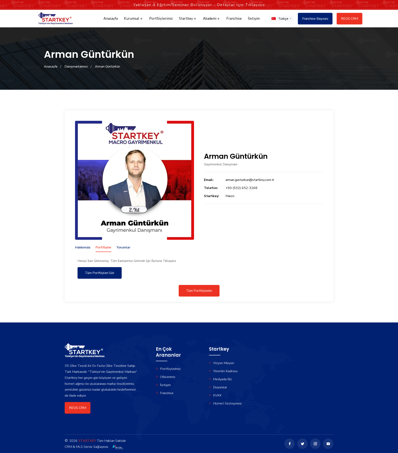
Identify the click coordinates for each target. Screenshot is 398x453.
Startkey (186, 18)
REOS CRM (349, 18)
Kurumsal (132, 18)
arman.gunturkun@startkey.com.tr (250, 180)
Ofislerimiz (167, 377)
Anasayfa (110, 18)
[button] (281, 19)
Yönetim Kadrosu (225, 371)
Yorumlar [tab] (123, 247)
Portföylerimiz (161, 18)
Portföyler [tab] (103, 247)
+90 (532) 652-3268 (241, 188)
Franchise (234, 18)
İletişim (254, 18)
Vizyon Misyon (223, 363)
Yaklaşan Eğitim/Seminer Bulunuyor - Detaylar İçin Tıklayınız (199, 4)
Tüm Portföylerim (199, 290)
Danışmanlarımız (76, 66)
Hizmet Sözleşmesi (227, 403)
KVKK (217, 395)
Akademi (210, 18)
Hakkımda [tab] (82, 247)
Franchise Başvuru (315, 18)
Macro (230, 196)
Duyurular (220, 387)
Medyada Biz (222, 379)
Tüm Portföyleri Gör (99, 273)
